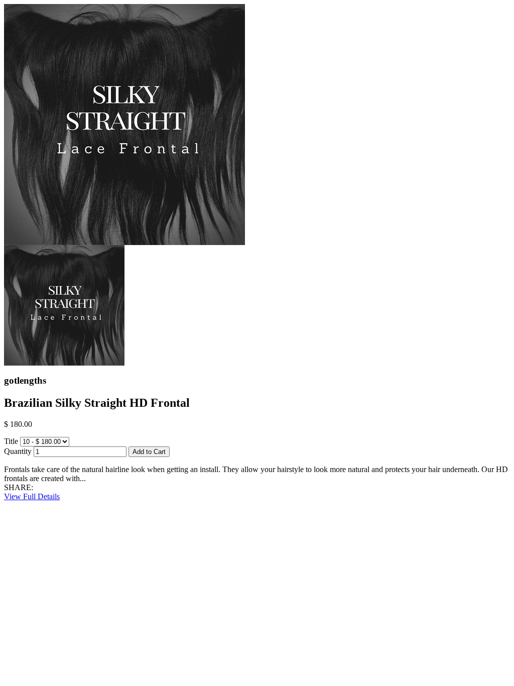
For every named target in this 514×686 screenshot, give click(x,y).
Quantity (18, 451)
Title (11, 441)
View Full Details (32, 496)
